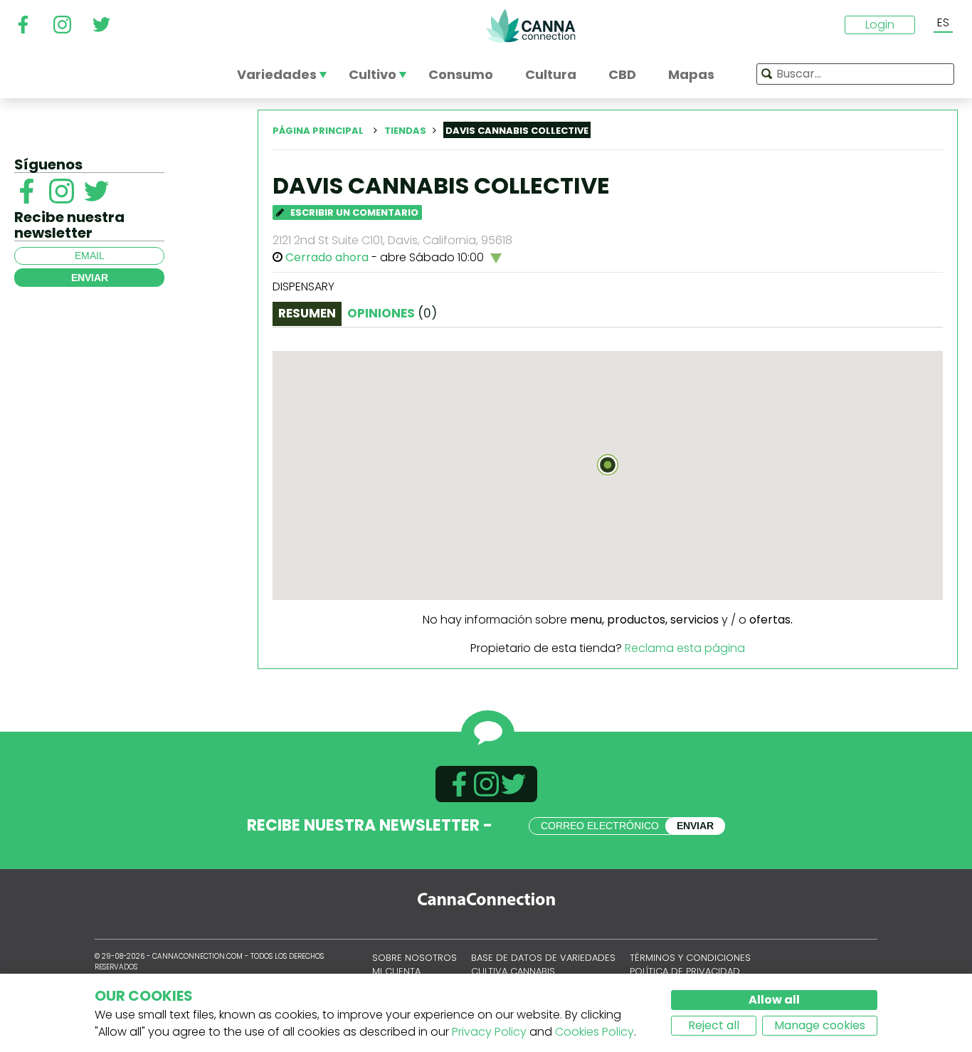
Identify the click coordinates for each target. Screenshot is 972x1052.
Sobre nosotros (414, 957)
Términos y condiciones (690, 957)
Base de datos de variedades (543, 957)
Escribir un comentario (353, 212)
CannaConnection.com (531, 26)
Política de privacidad (685, 971)
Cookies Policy (594, 1032)
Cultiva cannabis (513, 971)
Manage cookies (819, 1025)
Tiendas (405, 130)
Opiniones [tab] (392, 313)
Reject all (713, 1025)
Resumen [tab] (307, 313)
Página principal (318, 130)
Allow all (774, 999)
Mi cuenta (396, 971)
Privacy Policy (489, 1032)
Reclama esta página (685, 648)
